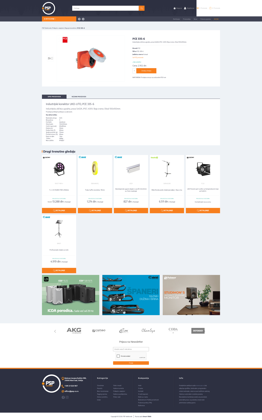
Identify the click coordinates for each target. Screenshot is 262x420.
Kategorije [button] (50, 19)
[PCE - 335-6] (50, 58)
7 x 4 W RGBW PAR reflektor (59, 190)
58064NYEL (95, 183)
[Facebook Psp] (79, 19)
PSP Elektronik (46, 28)
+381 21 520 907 (71, 386)
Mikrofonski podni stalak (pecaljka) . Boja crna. (167, 190)
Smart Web (147, 416)
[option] (69, 331)
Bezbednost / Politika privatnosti (148, 400)
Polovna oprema (205, 19)
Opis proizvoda (54, 97)
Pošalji (131, 363)
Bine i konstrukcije (102, 391)
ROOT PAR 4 (59, 183)
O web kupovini (143, 394)
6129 (131, 183)
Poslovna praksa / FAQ (145, 403)
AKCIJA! (216, 19)
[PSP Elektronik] (48, 8)
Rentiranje (176, 19)
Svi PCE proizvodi (138, 57)
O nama (140, 388)
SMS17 (59, 243)
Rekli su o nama (143, 397)
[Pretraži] (142, 8)
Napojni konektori (70, 28)
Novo (195, 19)
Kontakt (140, 391)
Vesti (139, 385)
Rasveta (99, 388)
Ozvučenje (100, 385)
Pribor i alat (116, 397)
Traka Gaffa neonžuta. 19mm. (95, 190)
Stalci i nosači (117, 385)
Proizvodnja (187, 19)
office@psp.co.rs (71, 391)
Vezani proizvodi (79, 97)
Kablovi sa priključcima (120, 394)
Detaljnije (60, 210)
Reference (141, 405)
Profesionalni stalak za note (59, 250)
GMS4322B (166, 183)
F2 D (202, 183)
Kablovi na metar (118, 388)
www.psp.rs (200, 385)
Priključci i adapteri (58, 28)
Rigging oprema (102, 394)
